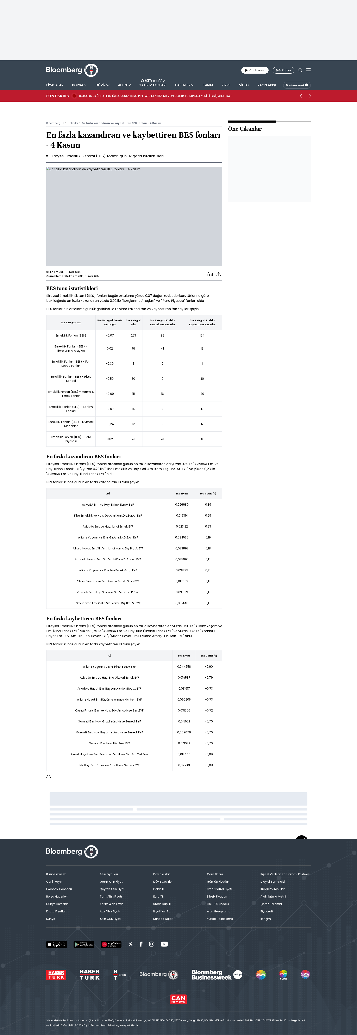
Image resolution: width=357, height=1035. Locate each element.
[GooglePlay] (84, 944)
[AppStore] (56, 944)
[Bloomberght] (72, 70)
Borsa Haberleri (57, 896)
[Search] (300, 70)
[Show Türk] (283, 974)
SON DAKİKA (57, 96)
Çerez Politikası (271, 904)
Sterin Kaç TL (162, 904)
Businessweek (56, 874)
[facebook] (141, 944)
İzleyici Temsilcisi (273, 882)
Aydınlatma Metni (273, 896)
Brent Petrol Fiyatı (219, 889)
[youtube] (164, 944)
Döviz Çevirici (162, 882)
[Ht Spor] (119, 974)
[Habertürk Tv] (90, 974)
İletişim (266, 919)
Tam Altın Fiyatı (111, 896)
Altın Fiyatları (109, 874)
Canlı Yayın (54, 882)
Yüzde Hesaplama (220, 919)
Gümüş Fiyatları (218, 882)
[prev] (301, 95)
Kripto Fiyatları (56, 911)
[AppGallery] (111, 944)
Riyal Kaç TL (161, 911)
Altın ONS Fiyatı (110, 919)
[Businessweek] (217, 974)
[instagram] (151, 944)
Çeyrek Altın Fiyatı (112, 889)
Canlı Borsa (215, 874)
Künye (50, 919)
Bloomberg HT (55, 123)
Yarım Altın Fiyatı (112, 904)
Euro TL (158, 896)
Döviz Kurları (161, 874)
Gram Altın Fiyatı (111, 882)
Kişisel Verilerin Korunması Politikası (285, 874)
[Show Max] (306, 974)
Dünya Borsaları (57, 904)
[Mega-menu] (308, 70)
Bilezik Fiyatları (217, 896)
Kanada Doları (163, 919)
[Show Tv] (261, 974)
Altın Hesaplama (218, 911)
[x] (130, 944)
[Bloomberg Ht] (159, 974)
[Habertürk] (56, 974)
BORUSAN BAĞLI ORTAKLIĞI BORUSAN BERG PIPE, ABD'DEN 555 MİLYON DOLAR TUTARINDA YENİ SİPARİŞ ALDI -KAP (155, 96)
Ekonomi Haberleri (59, 889)
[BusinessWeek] (297, 85)
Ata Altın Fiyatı (110, 911)
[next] (310, 95)
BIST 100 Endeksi (218, 904)
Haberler (73, 123)
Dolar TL (159, 889)
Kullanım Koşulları (273, 889)
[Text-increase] (210, 274)
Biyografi (267, 911)
